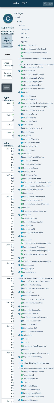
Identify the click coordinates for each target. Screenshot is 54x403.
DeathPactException (32, 200)
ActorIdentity (30, 100)
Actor (25, 92)
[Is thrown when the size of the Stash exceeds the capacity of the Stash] (22, 346)
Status (26, 350)
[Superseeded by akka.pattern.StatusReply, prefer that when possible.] (22, 350)
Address (27, 153)
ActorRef (27, 135)
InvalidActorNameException (36, 251)
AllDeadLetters (30, 161)
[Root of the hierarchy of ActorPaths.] (22, 324)
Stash (25, 342)
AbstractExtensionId (33, 67)
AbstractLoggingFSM (32, 82)
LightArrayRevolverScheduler (37, 261)
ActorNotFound (30, 121)
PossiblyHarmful (31, 296)
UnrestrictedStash (32, 393)
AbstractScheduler (32, 85)
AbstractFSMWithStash (33, 74)
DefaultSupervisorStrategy (36, 204)
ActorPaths (28, 132)
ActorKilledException (33, 110)
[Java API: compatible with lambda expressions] (19, 45)
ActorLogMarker (30, 114)
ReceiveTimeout (30, 314)
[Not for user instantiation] (22, 175)
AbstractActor (30, 45)
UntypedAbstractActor (33, 397)
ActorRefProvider (31, 143)
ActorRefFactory (31, 139)
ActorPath (28, 125)
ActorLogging (29, 117)
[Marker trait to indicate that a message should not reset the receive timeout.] (22, 281)
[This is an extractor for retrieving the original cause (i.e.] (22, 288)
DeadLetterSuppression (34, 197)
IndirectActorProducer (34, 247)
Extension (28, 225)
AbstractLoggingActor (33, 78)
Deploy (26, 207)
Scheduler (28, 335)
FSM (24, 236)
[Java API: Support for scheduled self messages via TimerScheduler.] (22, 53)
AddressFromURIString (33, 157)
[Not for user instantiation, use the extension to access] (22, 189)
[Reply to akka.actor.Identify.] (22, 100)
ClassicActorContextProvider (37, 182)
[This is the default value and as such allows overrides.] (22, 272)
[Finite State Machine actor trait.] (22, 236)
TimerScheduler (30, 379)
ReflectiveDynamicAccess (35, 317)
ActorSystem (29, 150)
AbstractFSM (29, 71)
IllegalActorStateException (37, 243)
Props (25, 306)
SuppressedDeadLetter (33, 371)
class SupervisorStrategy (12, 32)
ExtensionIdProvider (33, 233)
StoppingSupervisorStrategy (37, 353)
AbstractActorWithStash (34, 49)
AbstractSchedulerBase (34, 89)
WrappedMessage (30, 400)
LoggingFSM (28, 269)
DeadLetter (28, 193)
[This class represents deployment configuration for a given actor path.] (22, 207)
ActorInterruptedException (36, 107)
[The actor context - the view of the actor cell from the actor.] (22, 96)
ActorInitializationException (38, 103)
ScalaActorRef (30, 328)
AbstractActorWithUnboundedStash (34, 59)
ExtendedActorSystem (33, 222)
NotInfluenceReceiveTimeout (37, 281)
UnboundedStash (30, 386)
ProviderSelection (32, 310)
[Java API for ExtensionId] (22, 67)
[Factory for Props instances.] (19, 306)
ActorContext (29, 96)
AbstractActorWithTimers (35, 53)
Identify (27, 240)
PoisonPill (28, 292)
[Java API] (22, 132)
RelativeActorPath (32, 321)
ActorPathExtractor (32, 128)
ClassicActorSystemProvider (37, 186)
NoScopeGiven (29, 272)
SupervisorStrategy (32, 357)
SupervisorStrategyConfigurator (34, 363)
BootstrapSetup (30, 168)
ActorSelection (30, 146)
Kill (25, 258)
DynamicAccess (30, 218)
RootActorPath (30, 324)
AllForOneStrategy (32, 164)
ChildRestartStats (32, 179)
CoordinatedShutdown (33, 189)
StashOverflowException (34, 346)
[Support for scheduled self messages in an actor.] (22, 379)
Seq (13, 304)
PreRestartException (33, 303)
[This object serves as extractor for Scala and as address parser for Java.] (22, 157)
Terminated (28, 375)
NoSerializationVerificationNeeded (35, 278)
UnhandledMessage (31, 389)
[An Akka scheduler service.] (22, 85)
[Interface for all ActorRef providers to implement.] (22, 143)
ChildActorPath (30, 175)
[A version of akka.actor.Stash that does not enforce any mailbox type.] (22, 393)
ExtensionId (29, 229)
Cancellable (29, 171)
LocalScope (28, 265)
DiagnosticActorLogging (34, 211)
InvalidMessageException (35, 254)
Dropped (27, 215)
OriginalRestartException (35, 288)
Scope (25, 339)
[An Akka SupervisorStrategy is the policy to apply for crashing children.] (22, 357)
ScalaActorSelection (33, 332)
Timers (26, 382)
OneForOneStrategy (32, 285)
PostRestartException (33, 299)
